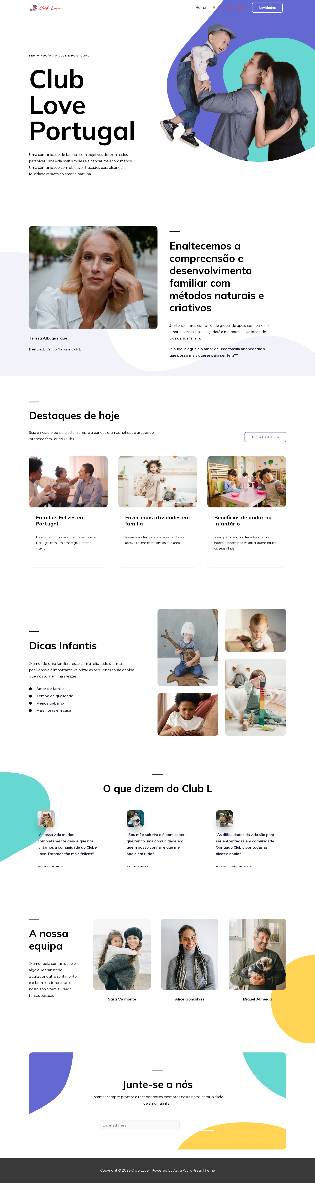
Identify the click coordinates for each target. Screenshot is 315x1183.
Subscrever (198, 1126)
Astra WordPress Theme (194, 1170)
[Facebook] (110, 1011)
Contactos (236, 8)
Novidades (267, 8)
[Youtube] (133, 1011)
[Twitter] (118, 1011)
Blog (217, 8)
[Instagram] (126, 1011)
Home (200, 8)
